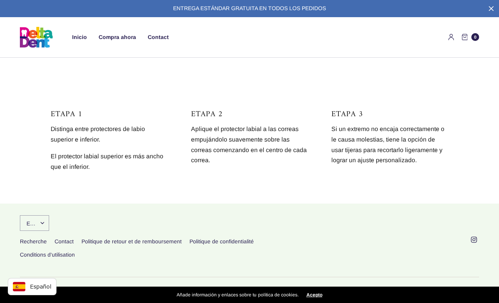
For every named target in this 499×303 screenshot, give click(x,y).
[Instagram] (473, 239)
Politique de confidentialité (221, 241)
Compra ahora (117, 37)
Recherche (33, 241)
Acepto (314, 294)
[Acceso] (451, 37)
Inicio (79, 37)
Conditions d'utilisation (47, 255)
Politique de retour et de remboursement (131, 241)
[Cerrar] (491, 8)
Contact (158, 37)
